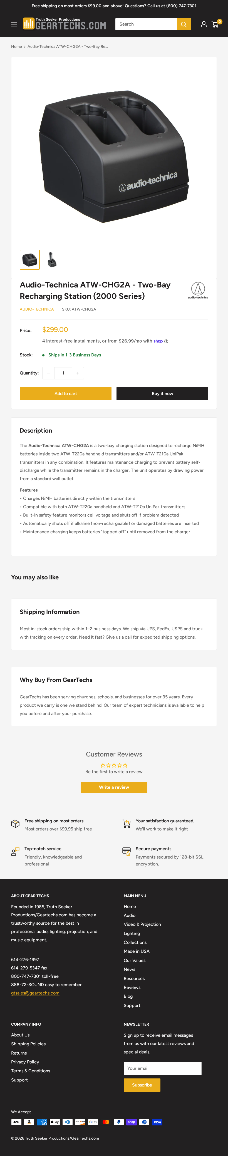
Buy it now (162, 393)
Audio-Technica (37, 309)
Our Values (134, 960)
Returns (19, 1053)
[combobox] (146, 24)
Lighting (132, 933)
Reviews (132, 987)
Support (132, 1005)
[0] (215, 24)
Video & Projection (142, 924)
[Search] (184, 24)
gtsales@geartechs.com (35, 993)
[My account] (204, 24)
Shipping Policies (28, 1043)
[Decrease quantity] (48, 373)
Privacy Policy (25, 1062)
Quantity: (29, 373)
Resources (134, 978)
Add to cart (65, 393)
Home (16, 46)
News (129, 969)
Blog (128, 996)
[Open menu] (14, 24)
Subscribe (142, 1085)
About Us (20, 1035)
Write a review (114, 787)
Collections (135, 942)
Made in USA (137, 951)
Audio (129, 915)
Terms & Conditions (30, 1070)
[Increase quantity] (78, 373)
